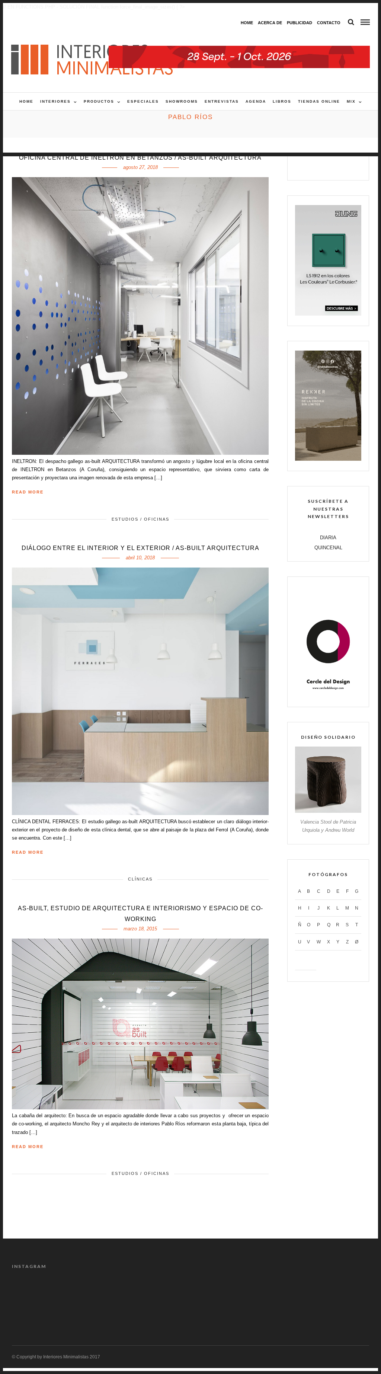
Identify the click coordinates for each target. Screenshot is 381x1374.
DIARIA (328, 537)
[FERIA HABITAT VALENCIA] (239, 49)
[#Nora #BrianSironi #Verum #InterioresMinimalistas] (348, 1291)
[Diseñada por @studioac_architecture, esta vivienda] (168, 1291)
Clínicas (140, 879)
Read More (28, 492)
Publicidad (299, 22)
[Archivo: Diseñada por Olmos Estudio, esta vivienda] (32, 1291)
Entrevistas (222, 101)
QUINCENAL (328, 547)
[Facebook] (304, 165)
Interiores (55, 101)
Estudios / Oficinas (140, 519)
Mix (351, 101)
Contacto (328, 22)
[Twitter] (320, 165)
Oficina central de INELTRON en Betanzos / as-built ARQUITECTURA (140, 157)
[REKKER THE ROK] (328, 459)
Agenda (256, 101)
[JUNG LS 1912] (328, 314)
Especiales (143, 101)
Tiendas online (319, 101)
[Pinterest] (336, 165)
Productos (99, 101)
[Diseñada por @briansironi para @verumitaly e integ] (303, 1291)
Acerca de (270, 22)
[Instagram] (352, 165)
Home (247, 22)
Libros (282, 101)
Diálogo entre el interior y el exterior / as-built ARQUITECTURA (140, 548)
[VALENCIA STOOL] (328, 811)
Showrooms (182, 101)
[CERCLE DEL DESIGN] (328, 695)
